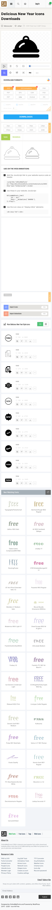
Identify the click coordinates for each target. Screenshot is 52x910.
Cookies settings (23, 873)
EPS (20, 93)
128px (43, 126)
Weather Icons (39, 863)
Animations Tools (23, 861)
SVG (8, 88)
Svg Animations (39, 861)
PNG (44, 88)
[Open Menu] (25, 4)
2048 (43, 130)
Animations (16, 137)
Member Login (6, 870)
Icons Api (37, 868)
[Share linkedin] (18, 897)
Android (32, 97)
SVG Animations (26, 88)
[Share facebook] (2, 897)
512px (20, 130)
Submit (44, 897)
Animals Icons (6, 863)
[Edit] (21, 341)
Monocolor (8, 26)
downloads (26, 117)
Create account (23, 870)
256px (8, 130)
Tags (29, 834)
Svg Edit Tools (22, 858)
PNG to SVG (5, 858)
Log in (37, 4)
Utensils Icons (6, 868)
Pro (30, 73)
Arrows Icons (22, 863)
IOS (44, 97)
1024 (31, 130)
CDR (32, 93)
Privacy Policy (6, 873)
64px (31, 126)
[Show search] (18, 4)
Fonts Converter (6, 861)
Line (20, 97)
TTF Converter (39, 858)
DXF (8, 97)
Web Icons (37, 834)
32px (19, 126)
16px (8, 126)
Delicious (8, 295)
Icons (6, 137)
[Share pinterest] (14, 897)
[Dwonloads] (30, 341)
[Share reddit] (6, 897)
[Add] (17, 341)
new (17, 334)
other (20, 26)
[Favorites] (26, 341)
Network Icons (22, 866)
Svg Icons (4, 4)
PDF (8, 93)
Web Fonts (12, 834)
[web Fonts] (48, 492)
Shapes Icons (22, 868)
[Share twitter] (10, 897)
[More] (34, 341)
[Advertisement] (26, 254)
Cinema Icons (38, 866)
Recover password (40, 870)
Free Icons (22, 834)
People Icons (5, 866)
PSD (44, 93)
